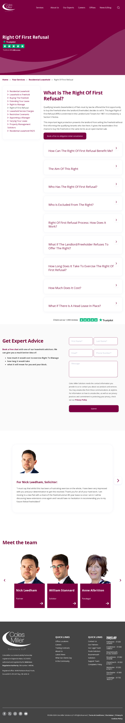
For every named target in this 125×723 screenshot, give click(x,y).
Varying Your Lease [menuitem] (18, 121)
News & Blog (105, 7)
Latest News (60, 654)
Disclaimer (109, 715)
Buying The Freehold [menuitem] (19, 98)
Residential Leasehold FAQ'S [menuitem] (22, 131)
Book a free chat (10, 349)
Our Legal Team (94, 648)
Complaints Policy (95, 664)
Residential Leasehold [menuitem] (19, 91)
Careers (81, 7)
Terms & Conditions (96, 715)
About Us (55, 7)
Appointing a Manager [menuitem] (20, 117)
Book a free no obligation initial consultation (65, 136)
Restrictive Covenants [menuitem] (19, 114)
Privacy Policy (81, 400)
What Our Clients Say (63, 658)
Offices (92, 7)
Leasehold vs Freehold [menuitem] (20, 94)
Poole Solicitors (94, 651)
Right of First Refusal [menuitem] (19, 107)
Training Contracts (62, 648)
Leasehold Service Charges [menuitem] (22, 111)
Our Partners (93, 644)
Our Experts (68, 7)
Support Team (93, 661)
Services (39, 7)
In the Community (62, 661)
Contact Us (92, 641)
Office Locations (61, 641)
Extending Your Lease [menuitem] (19, 101)
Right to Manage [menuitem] (17, 104)
